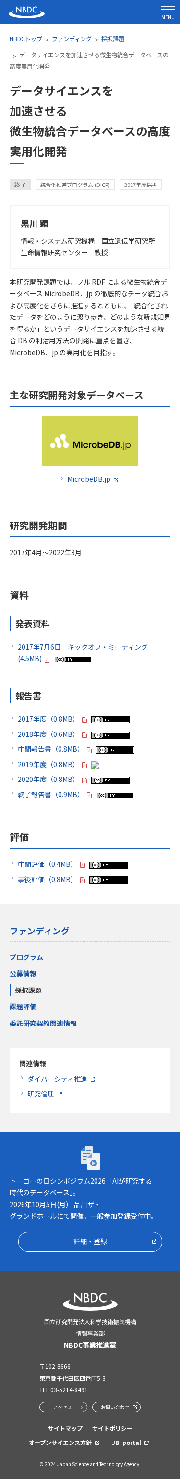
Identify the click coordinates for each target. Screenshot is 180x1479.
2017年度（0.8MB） (48, 718)
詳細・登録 (90, 1241)
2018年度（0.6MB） (48, 734)
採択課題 (112, 39)
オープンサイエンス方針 (60, 1442)
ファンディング (72, 39)
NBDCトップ (26, 39)
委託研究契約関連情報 (43, 1023)
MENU (168, 17)
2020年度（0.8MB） (48, 779)
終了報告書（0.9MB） (51, 794)
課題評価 (23, 1006)
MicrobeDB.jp (88, 479)
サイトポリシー (112, 1428)
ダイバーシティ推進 (57, 1078)
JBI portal (126, 1442)
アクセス (62, 1406)
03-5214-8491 (69, 1390)
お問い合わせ (115, 1406)
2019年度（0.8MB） (48, 764)
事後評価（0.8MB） (47, 879)
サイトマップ (65, 1428)
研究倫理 (40, 1093)
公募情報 (23, 973)
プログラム (26, 957)
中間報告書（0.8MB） (51, 749)
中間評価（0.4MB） (47, 864)
